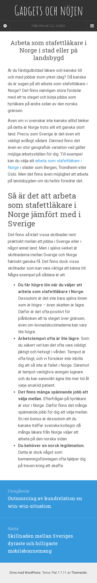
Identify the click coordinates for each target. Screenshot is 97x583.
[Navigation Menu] (92, 26)
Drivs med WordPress (25, 573)
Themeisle (79, 573)
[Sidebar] (5, 26)
